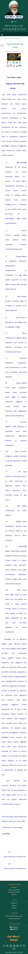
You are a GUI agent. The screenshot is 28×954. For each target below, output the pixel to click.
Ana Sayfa (4, 38)
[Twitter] (7, 29)
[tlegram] (12, 29)
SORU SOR (14, 895)
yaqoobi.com (14, 903)
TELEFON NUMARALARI (14, 919)
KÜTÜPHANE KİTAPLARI (14, 892)
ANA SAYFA (14, 888)
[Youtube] (10, 29)
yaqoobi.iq (14, 908)
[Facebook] (4, 29)
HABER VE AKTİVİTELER (14, 38)
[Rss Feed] (24, 29)
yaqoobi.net (14, 905)
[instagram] (15, 29)
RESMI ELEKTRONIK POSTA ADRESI (14, 916)
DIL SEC (14, 22)
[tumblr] (21, 29)
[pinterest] (18, 29)
